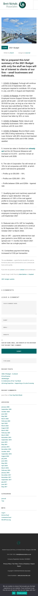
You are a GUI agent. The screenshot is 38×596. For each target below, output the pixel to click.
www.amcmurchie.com (24, 575)
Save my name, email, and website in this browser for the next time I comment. (18, 344)
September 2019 (6, 440)
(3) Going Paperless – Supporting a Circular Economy (17, 383)
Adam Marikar (23, 274)
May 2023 (4, 416)
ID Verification (5, 376)
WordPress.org (6, 520)
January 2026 (5, 407)
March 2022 (4, 426)
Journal (28, 53)
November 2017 (6, 477)
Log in (3, 513)
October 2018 (5, 451)
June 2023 (4, 414)
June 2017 (4, 484)
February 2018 (5, 470)
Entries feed (5, 515)
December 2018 (6, 449)
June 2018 (4, 461)
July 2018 (4, 458)
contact (22, 269)
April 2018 (4, 465)
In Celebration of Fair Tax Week (11, 381)
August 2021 (5, 428)
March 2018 (4, 468)
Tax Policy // (15, 564)
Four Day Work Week (16, 395)
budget (7, 279)
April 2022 (4, 423)
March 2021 (4, 430)
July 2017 (4, 482)
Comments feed (6, 517)
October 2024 (5, 411)
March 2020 (4, 435)
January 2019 (5, 447)
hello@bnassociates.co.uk (23, 554)
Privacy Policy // (7, 564)
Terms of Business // (25, 564)
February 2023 (5, 421)
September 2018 (6, 454)
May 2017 (4, 487)
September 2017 (6, 480)
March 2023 (4, 418)
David (12, 53)
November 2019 (6, 437)
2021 (2, 279)
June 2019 (4, 442)
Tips (2, 501)
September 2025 (6, 409)
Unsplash (31, 274)
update (12, 279)
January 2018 (5, 472)
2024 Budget (5, 378)
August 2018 (5, 456)
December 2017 (6, 475)
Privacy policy (22, 593)
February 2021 (5, 433)
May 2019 (4, 444)
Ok (14, 593)
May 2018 (4, 463)
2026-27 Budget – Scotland (9, 374)
